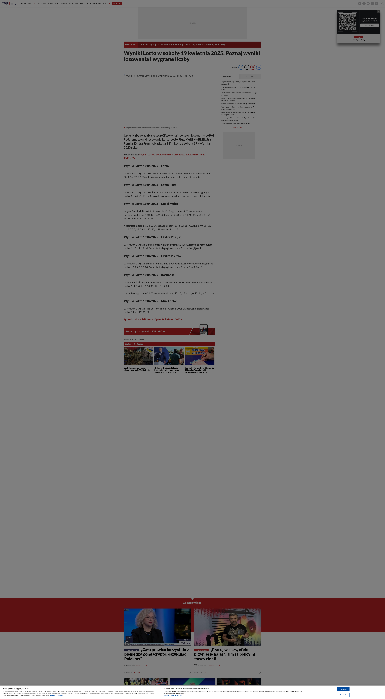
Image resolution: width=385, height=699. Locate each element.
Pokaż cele (343, 695)
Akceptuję (343, 689)
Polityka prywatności (56, 695)
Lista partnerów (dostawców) (173, 695)
